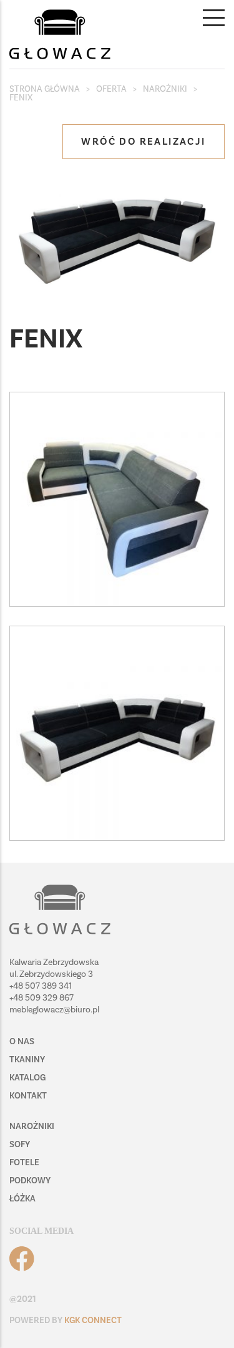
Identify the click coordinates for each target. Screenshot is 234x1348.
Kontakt (28, 1095)
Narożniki (165, 89)
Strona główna (44, 89)
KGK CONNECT (93, 1320)
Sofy (19, 1144)
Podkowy (30, 1180)
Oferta (111, 89)
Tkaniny (27, 1059)
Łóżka (22, 1198)
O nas (21, 1041)
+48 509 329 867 (41, 997)
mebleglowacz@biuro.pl (54, 1009)
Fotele (24, 1162)
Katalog (27, 1077)
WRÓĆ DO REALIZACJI (143, 141)
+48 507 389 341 (40, 986)
